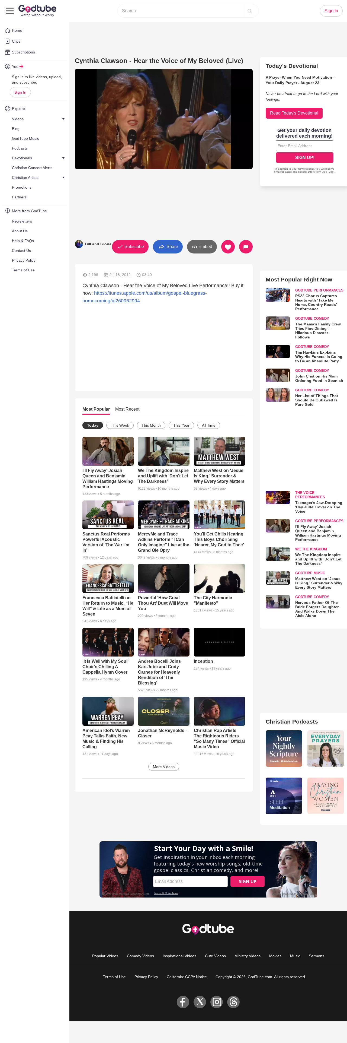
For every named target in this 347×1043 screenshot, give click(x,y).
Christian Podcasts (292, 721)
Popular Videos (105, 956)
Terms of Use (114, 977)
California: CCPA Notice (187, 977)
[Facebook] (183, 1002)
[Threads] (233, 1002)
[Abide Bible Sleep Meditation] (284, 796)
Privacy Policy (146, 977)
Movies (275, 956)
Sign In (20, 92)
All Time (209, 425)
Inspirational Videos (179, 956)
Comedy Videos (140, 956)
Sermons (316, 956)
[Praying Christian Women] (325, 796)
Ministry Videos (247, 956)
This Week (120, 425)
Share (171, 246)
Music (295, 956)
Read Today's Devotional (294, 113)
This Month (151, 425)
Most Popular (96, 409)
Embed (204, 246)
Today (92, 425)
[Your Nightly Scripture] (284, 748)
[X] (200, 1002)
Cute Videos (215, 956)
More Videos (164, 767)
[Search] (250, 11)
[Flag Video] (246, 246)
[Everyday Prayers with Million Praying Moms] (325, 748)
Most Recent (127, 409)
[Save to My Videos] (228, 246)
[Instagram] (216, 1002)
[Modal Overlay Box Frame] (305, 151)
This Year (181, 425)
